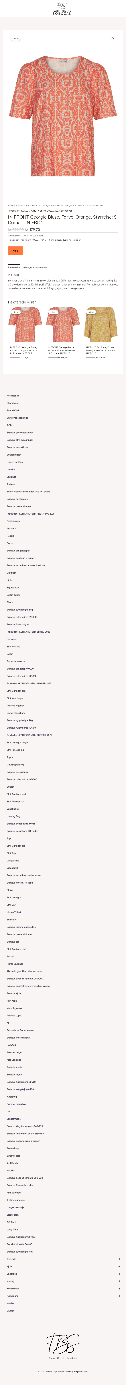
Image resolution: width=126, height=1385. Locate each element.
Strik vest (11, 905)
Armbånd (11, 528)
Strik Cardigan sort (16, 794)
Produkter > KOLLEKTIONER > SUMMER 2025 (29, 683)
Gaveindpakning (15, 764)
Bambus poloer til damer (19, 934)
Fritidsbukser (13, 521)
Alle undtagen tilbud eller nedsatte (24, 971)
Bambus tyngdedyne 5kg (20, 609)
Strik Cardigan (14, 897)
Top (9, 838)
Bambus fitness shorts (18, 1037)
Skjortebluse (13, 587)
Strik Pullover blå (15, 750)
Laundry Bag (13, 816)
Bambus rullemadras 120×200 (22, 617)
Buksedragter (14, 454)
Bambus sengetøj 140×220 (20, 668)
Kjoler (63, 1266)
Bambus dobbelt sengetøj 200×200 (25, 978)
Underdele (63, 1274)
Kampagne (63, 1296)
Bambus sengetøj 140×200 (20, 1089)
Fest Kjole (12, 1000)
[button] (113, 38)
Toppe (10, 757)
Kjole (9, 580)
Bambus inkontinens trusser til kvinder (26, 565)
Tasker (10, 956)
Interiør (10, 1303)
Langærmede (14, 1119)
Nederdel (11, 639)
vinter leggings (14, 1008)
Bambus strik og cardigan (20, 440)
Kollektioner (63, 1288)
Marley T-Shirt (14, 912)
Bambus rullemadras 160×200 (22, 779)
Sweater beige (14, 1052)
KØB (15, 250)
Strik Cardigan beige (17, 742)
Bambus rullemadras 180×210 (22, 676)
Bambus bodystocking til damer (23, 1141)
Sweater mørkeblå (16, 1104)
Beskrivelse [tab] (14, 267)
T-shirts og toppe (16, 1200)
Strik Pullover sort (16, 801)
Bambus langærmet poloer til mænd (25, 1133)
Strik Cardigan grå (16, 691)
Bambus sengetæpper (18, 550)
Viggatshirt (12, 868)
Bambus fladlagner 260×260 (21, 1082)
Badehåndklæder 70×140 (19, 1244)
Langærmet (13, 860)
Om (59, 1358)
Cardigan (11, 572)
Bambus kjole (14, 993)
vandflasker (13, 809)
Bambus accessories (17, 772)
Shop (52, 1358)
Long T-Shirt (13, 1229)
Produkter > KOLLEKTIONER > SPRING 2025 (28, 631)
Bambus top (13, 941)
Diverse (10, 1310)
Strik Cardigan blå (16, 845)
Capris (10, 543)
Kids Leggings (14, 1059)
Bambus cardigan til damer (21, 558)
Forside (11, 205)
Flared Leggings (15, 964)
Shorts (10, 602)
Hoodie (10, 536)
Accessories (13, 395)
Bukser (10, 786)
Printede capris (14, 1015)
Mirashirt (11, 1170)
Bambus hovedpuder (17, 499)
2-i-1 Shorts (12, 1163)
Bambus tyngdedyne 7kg (20, 1251)
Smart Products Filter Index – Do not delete (28, 491)
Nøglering (12, 1096)
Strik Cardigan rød (16, 949)
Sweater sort (13, 1155)
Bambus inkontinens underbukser (24, 875)
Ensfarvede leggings (17, 417)
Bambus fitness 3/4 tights (20, 882)
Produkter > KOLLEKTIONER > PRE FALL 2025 (29, 735)
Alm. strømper (14, 1192)
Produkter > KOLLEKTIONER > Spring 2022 (30, 210)
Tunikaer (11, 484)
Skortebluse (13, 403)
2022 (55, 210)
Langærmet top (15, 462)
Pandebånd (13, 410)
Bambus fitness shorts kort (20, 1185)
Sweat (10, 654)
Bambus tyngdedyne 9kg (20, 720)
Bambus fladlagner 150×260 (21, 1237)
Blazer (10, 890)
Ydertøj (63, 1281)
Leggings (11, 477)
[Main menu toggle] (8, 8)
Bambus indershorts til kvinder (22, 831)
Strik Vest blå (13, 646)
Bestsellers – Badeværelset (20, 1030)
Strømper (11, 919)
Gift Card (11, 1222)
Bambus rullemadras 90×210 (21, 727)
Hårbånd (11, 1045)
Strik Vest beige (15, 698)
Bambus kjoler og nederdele (21, 927)
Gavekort (11, 469)
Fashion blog (70, 1358)
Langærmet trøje (15, 1207)
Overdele (63, 1259)
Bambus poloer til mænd (19, 506)
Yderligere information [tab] (35, 267)
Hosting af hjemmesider (76, 1371)
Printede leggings (15, 705)
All (8, 1023)
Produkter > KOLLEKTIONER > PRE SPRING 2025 (31, 513)
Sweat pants (13, 595)
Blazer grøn (13, 1214)
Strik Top (11, 853)
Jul (8, 1111)
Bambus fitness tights (18, 624)
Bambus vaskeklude (17, 447)
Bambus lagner (14, 1074)
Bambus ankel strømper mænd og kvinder (28, 986)
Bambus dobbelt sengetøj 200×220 (25, 1178)
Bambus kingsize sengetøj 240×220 (25, 1126)
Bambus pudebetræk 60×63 (21, 823)
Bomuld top (13, 1148)
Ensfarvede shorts (16, 713)
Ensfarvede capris (16, 661)
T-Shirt (10, 425)
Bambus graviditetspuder (20, 432)
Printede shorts (14, 1067)
